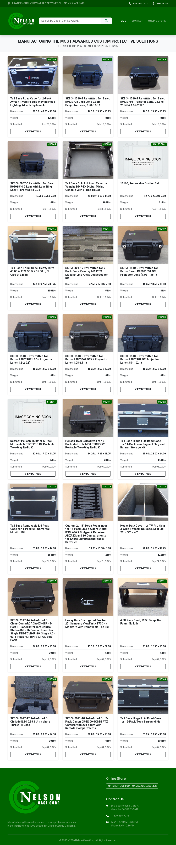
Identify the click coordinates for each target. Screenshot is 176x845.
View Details (33, 131)
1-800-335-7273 (120, 815)
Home (122, 20)
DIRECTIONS (162, 3)
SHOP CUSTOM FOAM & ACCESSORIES (134, 786)
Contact (137, 20)
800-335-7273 (140, 3)
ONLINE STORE (157, 20)
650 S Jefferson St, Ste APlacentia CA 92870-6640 (125, 807)
